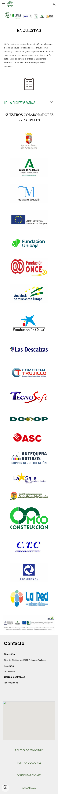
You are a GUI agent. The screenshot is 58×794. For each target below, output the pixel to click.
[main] (29, 30)
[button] (3, 4)
